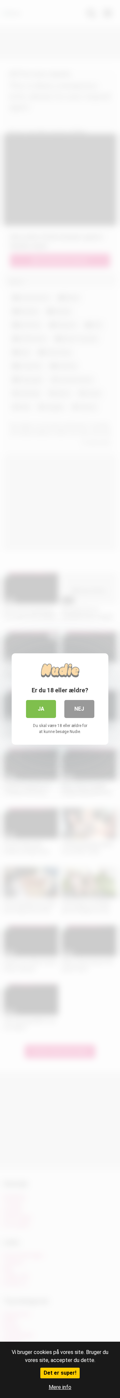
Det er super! (60, 1373)
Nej (79, 709)
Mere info (60, 1387)
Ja (41, 709)
